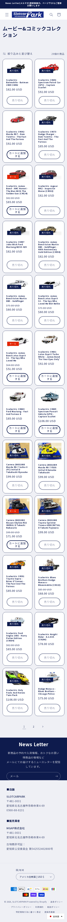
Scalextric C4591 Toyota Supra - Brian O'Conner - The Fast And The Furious (15, 581)
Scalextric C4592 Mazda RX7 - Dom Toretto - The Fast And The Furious (16, 135)
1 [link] (24, 726)
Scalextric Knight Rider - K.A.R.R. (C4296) (47, 637)
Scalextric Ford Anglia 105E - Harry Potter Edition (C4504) (16, 637)
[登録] (56, 776)
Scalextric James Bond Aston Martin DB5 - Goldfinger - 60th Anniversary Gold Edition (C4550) (49, 247)
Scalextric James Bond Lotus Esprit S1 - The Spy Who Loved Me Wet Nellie (49, 300)
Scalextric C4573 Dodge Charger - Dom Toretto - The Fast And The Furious (48, 136)
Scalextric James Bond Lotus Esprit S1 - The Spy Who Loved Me (16, 357)
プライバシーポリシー (21, 907)
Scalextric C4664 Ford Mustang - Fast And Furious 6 (17, 411)
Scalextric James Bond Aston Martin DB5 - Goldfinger (16, 298)
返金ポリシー (56, 901)
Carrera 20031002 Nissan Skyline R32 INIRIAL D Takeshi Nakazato (16, 524)
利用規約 (39, 907)
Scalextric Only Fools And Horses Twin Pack (15, 692)
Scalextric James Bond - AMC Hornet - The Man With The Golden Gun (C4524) (17, 190)
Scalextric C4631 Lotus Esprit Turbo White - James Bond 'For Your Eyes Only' (49, 355)
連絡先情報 (49, 912)
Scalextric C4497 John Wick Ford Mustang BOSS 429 (16, 244)
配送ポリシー (53, 907)
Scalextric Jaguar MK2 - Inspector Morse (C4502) (48, 188)
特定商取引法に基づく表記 (28, 912)
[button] (7, 14)
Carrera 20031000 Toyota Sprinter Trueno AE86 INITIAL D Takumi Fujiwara (49, 524)
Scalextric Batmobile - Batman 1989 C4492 (17, 82)
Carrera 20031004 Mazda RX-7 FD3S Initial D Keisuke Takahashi (47, 469)
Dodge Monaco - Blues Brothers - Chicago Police (47, 691)
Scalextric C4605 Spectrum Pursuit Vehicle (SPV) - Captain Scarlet (48, 413)
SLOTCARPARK (19, 901)
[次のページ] (43, 726)
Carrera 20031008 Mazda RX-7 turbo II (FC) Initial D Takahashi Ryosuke (16, 468)
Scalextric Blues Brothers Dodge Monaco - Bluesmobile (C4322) (49, 581)
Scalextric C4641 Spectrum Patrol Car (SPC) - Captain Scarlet (49, 84)
